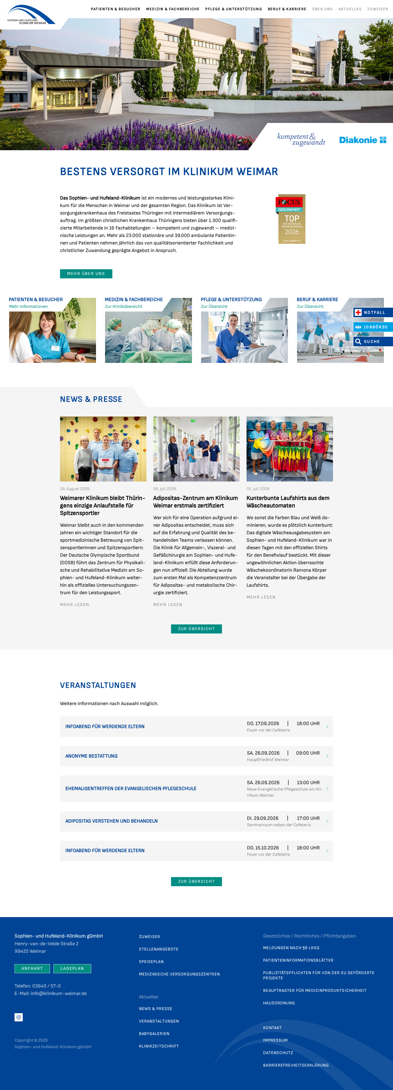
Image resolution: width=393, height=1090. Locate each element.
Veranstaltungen (159, 1021)
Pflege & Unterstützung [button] (233, 9)
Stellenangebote (159, 949)
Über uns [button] (322, 9)
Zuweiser (377, 9)
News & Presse (155, 1008)
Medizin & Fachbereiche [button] (173, 9)
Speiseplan (151, 961)
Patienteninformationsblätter (298, 960)
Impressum (275, 1040)
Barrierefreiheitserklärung (296, 1065)
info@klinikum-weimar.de (59, 993)
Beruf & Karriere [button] (287, 9)
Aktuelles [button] (350, 9)
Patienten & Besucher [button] (116, 9)
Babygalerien (154, 1033)
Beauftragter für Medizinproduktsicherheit (315, 990)
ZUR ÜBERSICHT (196, 628)
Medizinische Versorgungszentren (179, 974)
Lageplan (72, 968)
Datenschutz (278, 1052)
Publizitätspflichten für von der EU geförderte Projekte (319, 975)
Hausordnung (279, 1003)
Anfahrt (32, 968)
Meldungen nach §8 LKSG (291, 947)
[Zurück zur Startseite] (34, 9)
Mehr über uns (86, 273)
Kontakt (272, 1027)
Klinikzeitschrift (159, 1046)
